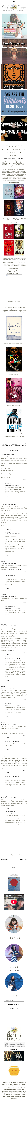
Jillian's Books (10, 768)
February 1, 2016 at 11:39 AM (12, 658)
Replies (9, 481)
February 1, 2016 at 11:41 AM (12, 705)
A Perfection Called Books (14, 526)
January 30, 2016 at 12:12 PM (12, 485)
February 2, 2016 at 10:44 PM (12, 741)
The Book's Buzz (10, 575)
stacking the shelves (20, 445)
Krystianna (4, 561)
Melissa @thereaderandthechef (10, 796)
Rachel (3, 502)
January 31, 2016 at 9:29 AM (12, 608)
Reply (24, 479)
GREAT (7, 474)
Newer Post (4, 859)
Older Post (23, 859)
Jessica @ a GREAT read (8, 454)
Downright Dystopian (15, 569)
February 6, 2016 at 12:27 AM (12, 813)
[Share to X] (20, 443)
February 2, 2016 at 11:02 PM (15, 756)
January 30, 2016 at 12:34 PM (12, 533)
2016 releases (12, 444)
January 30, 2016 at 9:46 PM (8, 596)
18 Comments (9, 442)
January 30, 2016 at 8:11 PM (8, 563)
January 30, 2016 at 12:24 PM (8, 504)
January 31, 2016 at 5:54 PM (8, 625)
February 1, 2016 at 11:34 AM (8, 688)
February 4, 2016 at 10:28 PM (8, 797)
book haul (5, 445)
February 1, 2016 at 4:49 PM (8, 724)
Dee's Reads (11, 650)
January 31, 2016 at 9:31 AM (12, 577)
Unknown (8, 483)
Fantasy (11, 445)
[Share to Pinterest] (22, 443)
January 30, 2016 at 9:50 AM (8, 456)
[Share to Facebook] (18, 443)
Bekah (3, 686)
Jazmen (3, 594)
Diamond (3, 624)
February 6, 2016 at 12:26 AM (12, 776)
